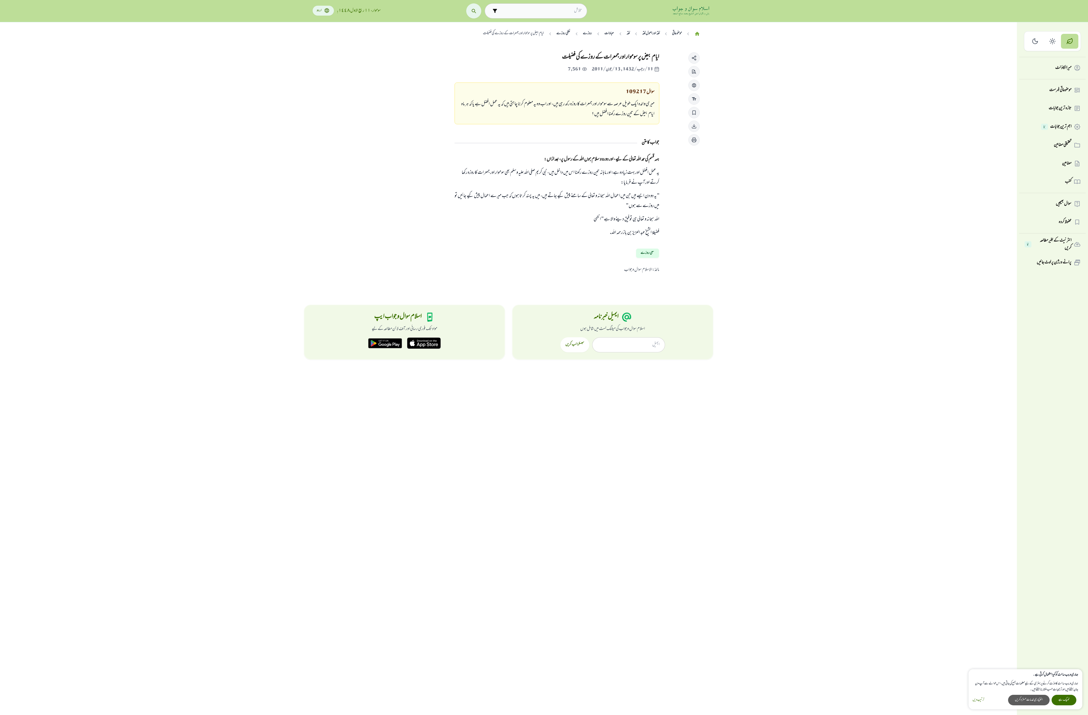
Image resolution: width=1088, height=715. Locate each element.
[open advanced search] (495, 11)
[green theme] (1069, 41)
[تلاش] (473, 10)
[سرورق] (697, 34)
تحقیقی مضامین (1063, 145)
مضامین (1067, 163)
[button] (694, 58)
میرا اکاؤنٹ (1063, 68)
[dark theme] (1035, 41)
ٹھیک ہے (1064, 700)
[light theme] (1052, 41)
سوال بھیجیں (1064, 204)
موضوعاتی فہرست (1060, 90)
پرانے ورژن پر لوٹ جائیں (1054, 262)
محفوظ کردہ (1065, 222)
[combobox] (541, 11)
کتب (1068, 181)
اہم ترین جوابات (1057, 127)
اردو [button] (319, 11)
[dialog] (1025, 689)
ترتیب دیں (978, 700)
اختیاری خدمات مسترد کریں (1029, 700)
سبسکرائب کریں (574, 344)
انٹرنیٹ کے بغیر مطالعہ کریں (1049, 244)
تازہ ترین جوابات (1060, 108)
